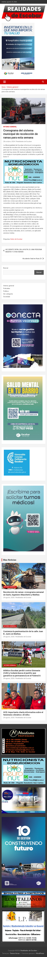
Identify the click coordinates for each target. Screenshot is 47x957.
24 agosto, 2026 (8, 597)
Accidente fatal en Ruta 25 (32, 259)
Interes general (10, 127)
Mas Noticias (9, 560)
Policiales (6, 288)
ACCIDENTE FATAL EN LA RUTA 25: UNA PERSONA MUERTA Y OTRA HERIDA (23, 251)
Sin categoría (8, 294)
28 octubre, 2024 (9, 141)
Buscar (5, 268)
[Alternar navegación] (4, 81)
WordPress (40, 953)
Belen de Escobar (16, 239)
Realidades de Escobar (24, 141)
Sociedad (6, 297)
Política (6, 291)
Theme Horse (15, 953)
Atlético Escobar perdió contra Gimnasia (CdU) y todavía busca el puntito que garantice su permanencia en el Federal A (22, 673)
